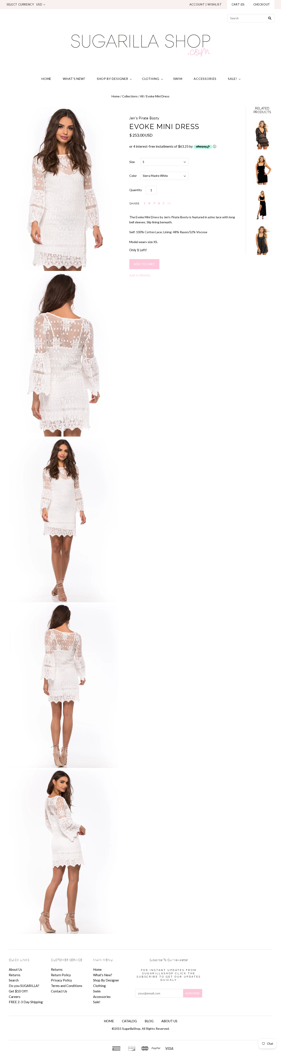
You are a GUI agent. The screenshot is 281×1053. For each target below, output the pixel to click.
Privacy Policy (61, 980)
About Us (15, 969)
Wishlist (214, 4)
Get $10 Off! (18, 991)
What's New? (74, 79)
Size (132, 162)
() (238, 4)
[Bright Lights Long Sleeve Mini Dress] (262, 134)
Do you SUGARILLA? (24, 986)
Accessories (205, 79)
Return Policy (61, 975)
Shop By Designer (112, 79)
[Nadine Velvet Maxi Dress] (262, 205)
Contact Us (59, 991)
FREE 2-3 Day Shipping (26, 1002)
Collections (130, 96)
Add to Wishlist (140, 275)
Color (133, 175)
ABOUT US (169, 1021)
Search (14, 980)
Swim (177, 79)
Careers (14, 997)
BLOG (149, 1021)
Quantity (135, 190)
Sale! (232, 79)
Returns (14, 975)
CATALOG (129, 1021)
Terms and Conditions (66, 986)
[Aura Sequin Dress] (262, 240)
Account (197, 4)
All (142, 96)
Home (46, 79)
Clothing (150, 79)
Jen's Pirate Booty (144, 118)
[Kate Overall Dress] (262, 169)
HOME (109, 1021)
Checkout (261, 4)
